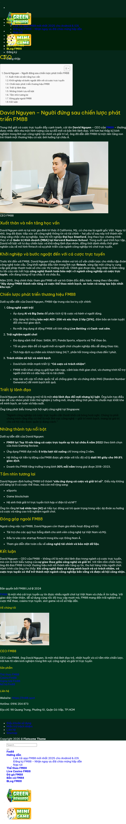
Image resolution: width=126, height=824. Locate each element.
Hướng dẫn (14, 22)
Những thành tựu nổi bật (22, 91)
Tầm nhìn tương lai (19, 95)
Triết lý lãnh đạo (18, 87)
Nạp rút (18, 32)
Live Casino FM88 (19, 38)
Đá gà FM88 (15, 42)
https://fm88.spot (23, 698)
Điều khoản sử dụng (19, 723)
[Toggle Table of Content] (65, 68)
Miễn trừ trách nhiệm (19, 726)
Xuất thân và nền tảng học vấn (24, 77)
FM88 (3, 594)
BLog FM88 (14, 48)
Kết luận (13, 102)
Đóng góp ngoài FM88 (20, 98)
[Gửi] (8, 749)
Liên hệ (11, 729)
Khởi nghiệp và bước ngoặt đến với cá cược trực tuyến (36, 80)
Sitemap (12, 733)
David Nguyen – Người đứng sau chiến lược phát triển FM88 (36, 73)
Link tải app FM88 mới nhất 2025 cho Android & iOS (46, 25)
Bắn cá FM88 (15, 45)
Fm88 (10, 19)
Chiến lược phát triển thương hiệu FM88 (30, 84)
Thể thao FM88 (17, 35)
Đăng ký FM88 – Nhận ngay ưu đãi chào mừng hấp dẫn (47, 29)
